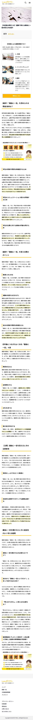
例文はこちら (16, 96)
